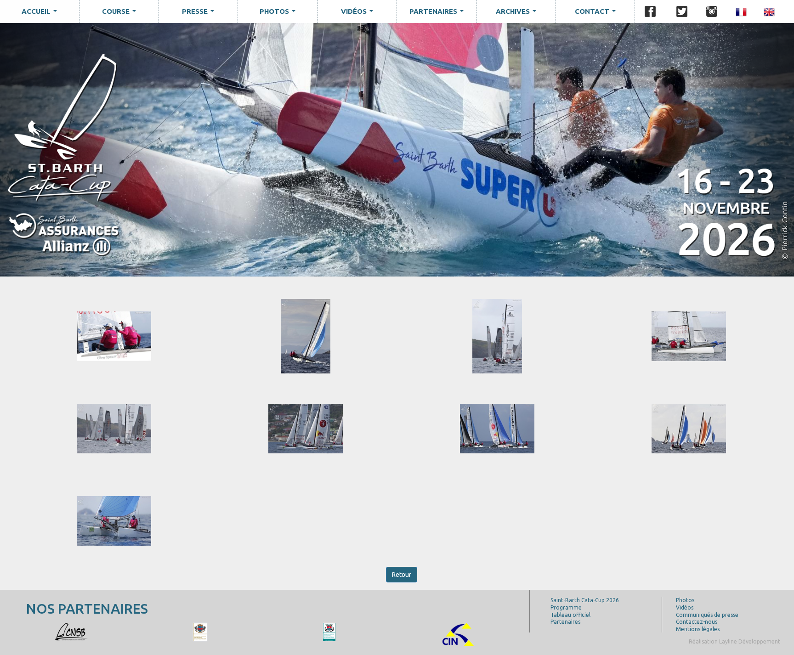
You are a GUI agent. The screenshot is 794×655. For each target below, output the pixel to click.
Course (121, 13)
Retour (401, 574)
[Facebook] (650, 11)
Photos (279, 13)
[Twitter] (681, 11)
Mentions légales (698, 629)
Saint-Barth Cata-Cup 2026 (584, 600)
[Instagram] (711, 11)
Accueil (41, 13)
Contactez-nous (696, 622)
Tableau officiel (570, 615)
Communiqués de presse (707, 615)
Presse (200, 13)
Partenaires (438, 13)
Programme (566, 607)
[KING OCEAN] (71, 631)
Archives (518, 13)
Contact (597, 13)
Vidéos (359, 13)
